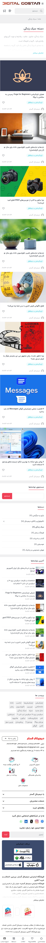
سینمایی (11, 714)
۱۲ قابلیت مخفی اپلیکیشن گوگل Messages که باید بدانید (24, 410)
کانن (41, 726)
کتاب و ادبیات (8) (37, 538)
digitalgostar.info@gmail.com (28, 747)
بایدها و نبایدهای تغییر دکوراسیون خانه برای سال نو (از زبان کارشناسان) (24, 148)
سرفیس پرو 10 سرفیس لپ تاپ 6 (30, 714)
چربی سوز (9, 722)
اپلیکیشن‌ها (28, 703)
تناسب (18, 703)
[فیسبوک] (42, 821)
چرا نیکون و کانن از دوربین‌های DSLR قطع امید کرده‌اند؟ (25, 201)
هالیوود (15, 718)
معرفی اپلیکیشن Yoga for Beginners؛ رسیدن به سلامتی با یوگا (24, 95)
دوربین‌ (30, 707)
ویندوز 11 (29, 722)
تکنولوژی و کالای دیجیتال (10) (32, 521)
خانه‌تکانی (39, 707)
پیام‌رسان (19, 722)
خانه (39, 19)
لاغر (41, 718)
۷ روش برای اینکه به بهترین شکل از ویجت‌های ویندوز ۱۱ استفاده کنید (23, 463)
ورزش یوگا (39, 722)
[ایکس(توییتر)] (31, 821)
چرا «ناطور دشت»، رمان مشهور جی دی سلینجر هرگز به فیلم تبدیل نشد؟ (23, 357)
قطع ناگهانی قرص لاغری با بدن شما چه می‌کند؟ (26, 306)
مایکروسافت (33, 718)
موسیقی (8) (39, 544)
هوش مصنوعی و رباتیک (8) (33, 550)
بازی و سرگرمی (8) (37, 515)
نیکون (22, 718)
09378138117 (22, 744)
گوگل (35, 726)
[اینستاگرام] (37, 821)
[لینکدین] (26, 821)
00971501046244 (34, 744)
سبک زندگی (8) (38, 527)
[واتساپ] (21, 821)
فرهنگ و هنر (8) (37, 533)
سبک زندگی (21, 710)
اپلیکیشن (39, 703)
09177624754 (12, 744)
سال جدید (39, 710)
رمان (12, 707)
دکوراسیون (20, 707)
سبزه (31, 710)
